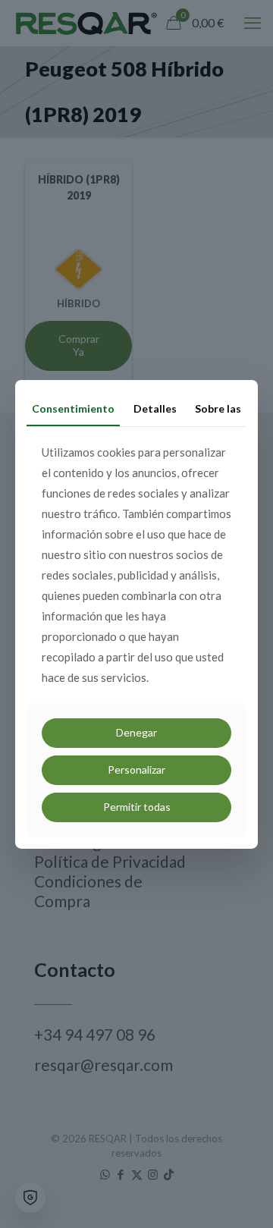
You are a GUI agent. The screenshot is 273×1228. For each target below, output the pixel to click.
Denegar (136, 732)
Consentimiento (73, 407)
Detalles (155, 407)
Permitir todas (137, 806)
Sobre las (218, 407)
